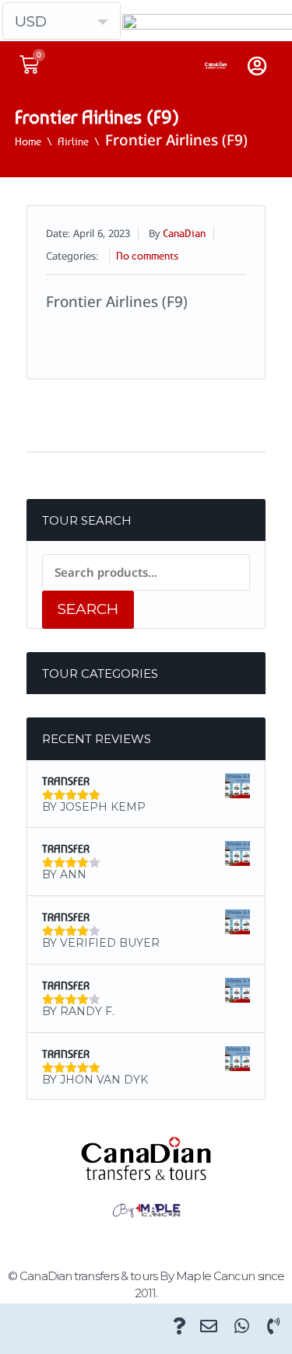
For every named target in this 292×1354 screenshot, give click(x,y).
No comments (147, 255)
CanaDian (184, 232)
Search (88, 609)
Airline (73, 141)
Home (28, 141)
